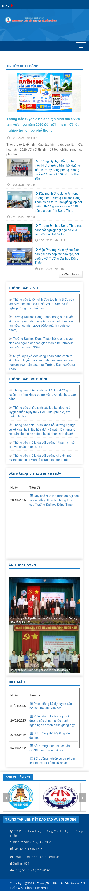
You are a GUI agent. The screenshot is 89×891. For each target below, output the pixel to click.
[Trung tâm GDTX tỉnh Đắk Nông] (20, 797)
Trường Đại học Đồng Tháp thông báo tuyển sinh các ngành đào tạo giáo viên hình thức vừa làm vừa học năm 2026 (41, 342)
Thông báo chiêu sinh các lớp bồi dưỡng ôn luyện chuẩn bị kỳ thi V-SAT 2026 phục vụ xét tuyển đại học (40, 411)
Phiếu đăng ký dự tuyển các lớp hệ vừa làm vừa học (50, 705)
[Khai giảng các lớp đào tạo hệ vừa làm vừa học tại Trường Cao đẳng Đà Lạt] (44, 601)
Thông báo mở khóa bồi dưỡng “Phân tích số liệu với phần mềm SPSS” (42, 444)
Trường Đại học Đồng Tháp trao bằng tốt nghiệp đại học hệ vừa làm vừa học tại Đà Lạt (59, 229)
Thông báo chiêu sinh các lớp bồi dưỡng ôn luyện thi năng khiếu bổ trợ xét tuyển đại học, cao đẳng (42, 394)
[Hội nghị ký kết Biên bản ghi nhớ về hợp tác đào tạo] (44, 649)
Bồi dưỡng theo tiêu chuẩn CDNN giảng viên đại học (49, 748)
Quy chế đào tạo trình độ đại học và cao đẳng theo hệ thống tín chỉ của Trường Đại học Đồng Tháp (54, 500)
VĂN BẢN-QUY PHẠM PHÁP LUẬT (35, 474)
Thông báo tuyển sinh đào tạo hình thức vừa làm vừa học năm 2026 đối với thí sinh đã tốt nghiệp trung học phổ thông (41, 303)
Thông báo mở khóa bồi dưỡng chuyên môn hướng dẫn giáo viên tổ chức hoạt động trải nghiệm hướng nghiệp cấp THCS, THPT (41, 459)
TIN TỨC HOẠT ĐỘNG (22, 66)
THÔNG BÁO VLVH (23, 288)
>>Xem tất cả (71, 274)
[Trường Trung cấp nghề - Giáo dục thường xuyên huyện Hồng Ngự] (60, 797)
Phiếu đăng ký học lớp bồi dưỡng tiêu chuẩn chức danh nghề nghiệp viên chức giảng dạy (52, 720)
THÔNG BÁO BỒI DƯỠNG (29, 379)
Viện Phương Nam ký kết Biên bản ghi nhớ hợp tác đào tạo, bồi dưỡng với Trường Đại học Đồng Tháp (57, 256)
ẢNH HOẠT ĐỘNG (22, 565)
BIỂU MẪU (17, 682)
